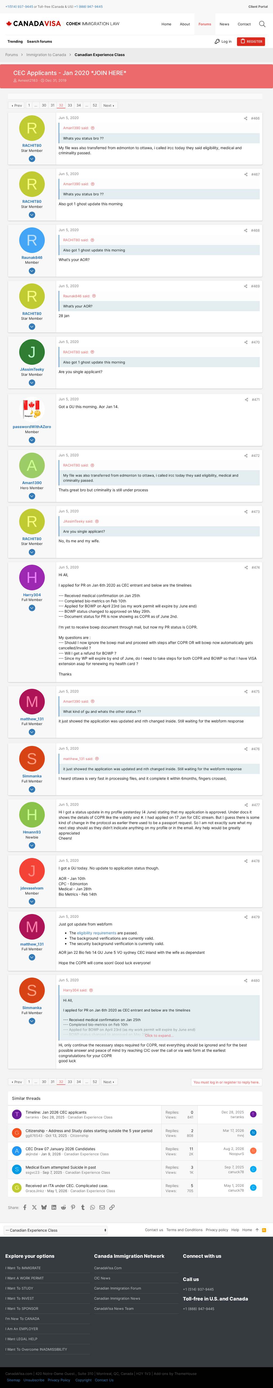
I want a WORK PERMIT (24, 1278)
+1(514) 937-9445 (19, 7)
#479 (255, 917)
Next (107, 105)
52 (95, 105)
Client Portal (258, 7)
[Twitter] (215, 1267)
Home (247, 1230)
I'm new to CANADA (22, 1318)
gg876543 (34, 1135)
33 (70, 105)
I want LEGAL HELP (21, 1339)
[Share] (245, 118)
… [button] (35, 105)
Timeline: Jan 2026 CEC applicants (56, 1112)
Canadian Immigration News (117, 1298)
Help (235, 1230)
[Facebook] (186, 1267)
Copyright (83, 1380)
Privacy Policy (59, 1380)
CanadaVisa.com (108, 1268)
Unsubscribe (34, 1380)
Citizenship (79, 1135)
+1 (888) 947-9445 (88, 7)
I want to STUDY (19, 1288)
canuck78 (236, 1172)
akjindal (32, 1154)
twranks (32, 1117)
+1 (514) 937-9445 (198, 1289)
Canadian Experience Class (90, 1117)
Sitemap (13, 1380)
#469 (255, 286)
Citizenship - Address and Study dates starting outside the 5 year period (89, 1130)
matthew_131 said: (78, 759)
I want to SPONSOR (21, 1308)
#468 (255, 230)
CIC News (102, 1278)
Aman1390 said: (76, 128)
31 (52, 105)
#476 (255, 749)
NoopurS (236, 1154)
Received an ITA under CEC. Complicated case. (67, 1185)
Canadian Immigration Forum (117, 1288)
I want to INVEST (19, 1298)
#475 (255, 691)
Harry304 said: (75, 990)
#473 (255, 511)
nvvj (240, 1135)
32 (61, 105)
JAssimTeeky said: (78, 521)
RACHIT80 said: (76, 240)
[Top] (257, 1230)
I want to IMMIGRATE (23, 1268)
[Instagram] (195, 1267)
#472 (255, 455)
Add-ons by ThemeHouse (175, 1373)
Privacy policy (217, 1230)
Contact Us (104, 1380)
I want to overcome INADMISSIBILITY (36, 1349)
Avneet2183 (28, 80)
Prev (18, 105)
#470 (255, 342)
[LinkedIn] (205, 1267)
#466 (255, 118)
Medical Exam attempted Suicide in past (61, 1167)
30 (44, 105)
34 (79, 105)
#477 (256, 805)
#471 (256, 399)
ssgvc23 (32, 1172)
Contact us (154, 1230)
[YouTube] (224, 1267)
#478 (255, 861)
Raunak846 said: (76, 296)
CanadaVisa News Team (114, 1308)
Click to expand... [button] (159, 1035)
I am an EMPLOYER (21, 1329)
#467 (255, 174)
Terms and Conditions (184, 1230)
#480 (255, 980)
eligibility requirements (96, 933)
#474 (256, 567)
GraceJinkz (35, 1191)
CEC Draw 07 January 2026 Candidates (60, 1148)
